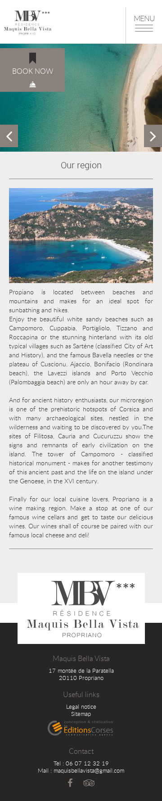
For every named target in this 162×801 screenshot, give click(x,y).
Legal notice (81, 706)
